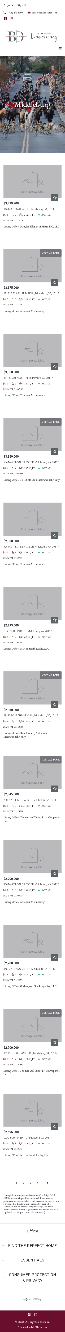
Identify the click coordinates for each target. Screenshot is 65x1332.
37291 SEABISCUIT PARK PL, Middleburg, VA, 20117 (31, 293)
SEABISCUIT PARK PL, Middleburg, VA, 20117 (27, 631)
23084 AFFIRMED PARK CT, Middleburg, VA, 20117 (30, 800)
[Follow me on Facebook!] (5, 18)
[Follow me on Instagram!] (12, 18)
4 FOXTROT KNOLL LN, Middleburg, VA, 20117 (28, 378)
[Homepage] (32, 36)
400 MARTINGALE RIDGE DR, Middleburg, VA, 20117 (31, 884)
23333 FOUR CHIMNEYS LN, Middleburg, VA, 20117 (30, 715)
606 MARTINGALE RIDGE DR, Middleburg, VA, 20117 (31, 462)
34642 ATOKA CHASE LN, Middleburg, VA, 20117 (29, 209)
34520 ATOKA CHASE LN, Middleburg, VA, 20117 (29, 969)
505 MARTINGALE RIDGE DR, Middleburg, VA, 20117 (31, 546)
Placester (41, 1327)
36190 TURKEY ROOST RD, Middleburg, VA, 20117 (30, 1053)
